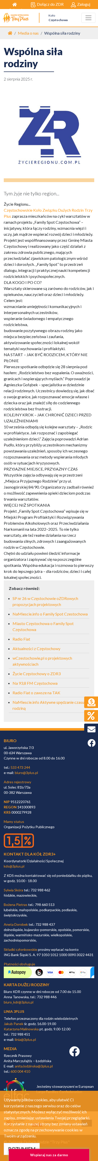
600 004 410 (20, 1071)
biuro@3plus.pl (26, 772)
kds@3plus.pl (14, 866)
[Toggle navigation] (88, 18)
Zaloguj (83, 4)
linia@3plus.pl (25, 1039)
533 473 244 (20, 767)
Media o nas (28, 33)
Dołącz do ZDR (50, 4)
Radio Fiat (21, 639)
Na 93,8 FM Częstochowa (35, 683)
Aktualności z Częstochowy (36, 648)
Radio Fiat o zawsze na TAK (36, 692)
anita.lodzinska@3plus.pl (34, 1066)
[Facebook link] (74, 1054)
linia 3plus (14, 1011)
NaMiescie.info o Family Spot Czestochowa (50, 613)
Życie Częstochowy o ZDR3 (37, 673)
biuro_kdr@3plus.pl (18, 1002)
